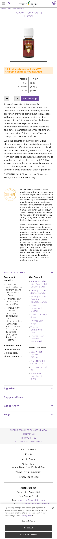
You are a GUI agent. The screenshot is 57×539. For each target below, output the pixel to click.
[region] (28, 521)
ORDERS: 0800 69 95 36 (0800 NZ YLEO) (28, 430)
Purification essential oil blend (36, 376)
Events (28, 454)
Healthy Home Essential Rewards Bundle (38, 299)
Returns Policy (28, 449)
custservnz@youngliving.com (31, 500)
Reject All (28, 528)
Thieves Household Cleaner (36, 308)
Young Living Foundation (28, 472)
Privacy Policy (27, 516)
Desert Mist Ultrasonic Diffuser (36, 354)
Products (3, 8)
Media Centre (29, 459)
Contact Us (29, 434)
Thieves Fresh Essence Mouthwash (37, 339)
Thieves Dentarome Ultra (36, 330)
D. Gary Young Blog (29, 477)
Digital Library (28, 464)
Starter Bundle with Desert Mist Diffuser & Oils (38, 284)
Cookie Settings (28, 521)
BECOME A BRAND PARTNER (28, 442)
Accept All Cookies (28, 535)
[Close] (53, 508)
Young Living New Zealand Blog (28, 467)
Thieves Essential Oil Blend (15, 8)
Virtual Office (28, 438)
